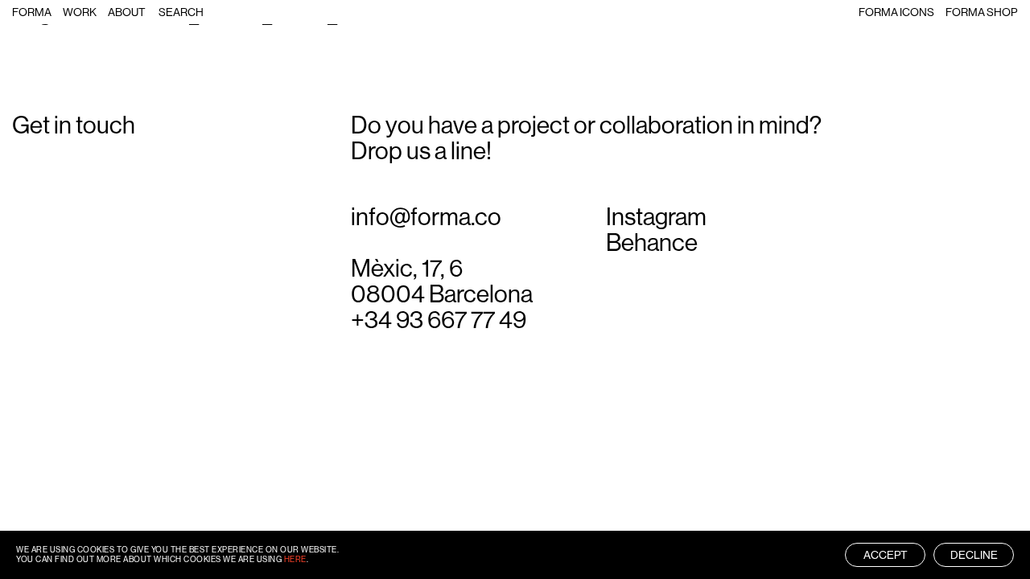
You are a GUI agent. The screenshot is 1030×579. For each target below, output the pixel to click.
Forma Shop (981, 12)
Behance (652, 243)
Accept (885, 554)
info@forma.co (426, 217)
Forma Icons (896, 12)
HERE (295, 559)
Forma (32, 12)
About (127, 12)
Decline (974, 554)
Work (80, 12)
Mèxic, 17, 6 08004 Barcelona (442, 281)
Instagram (656, 217)
